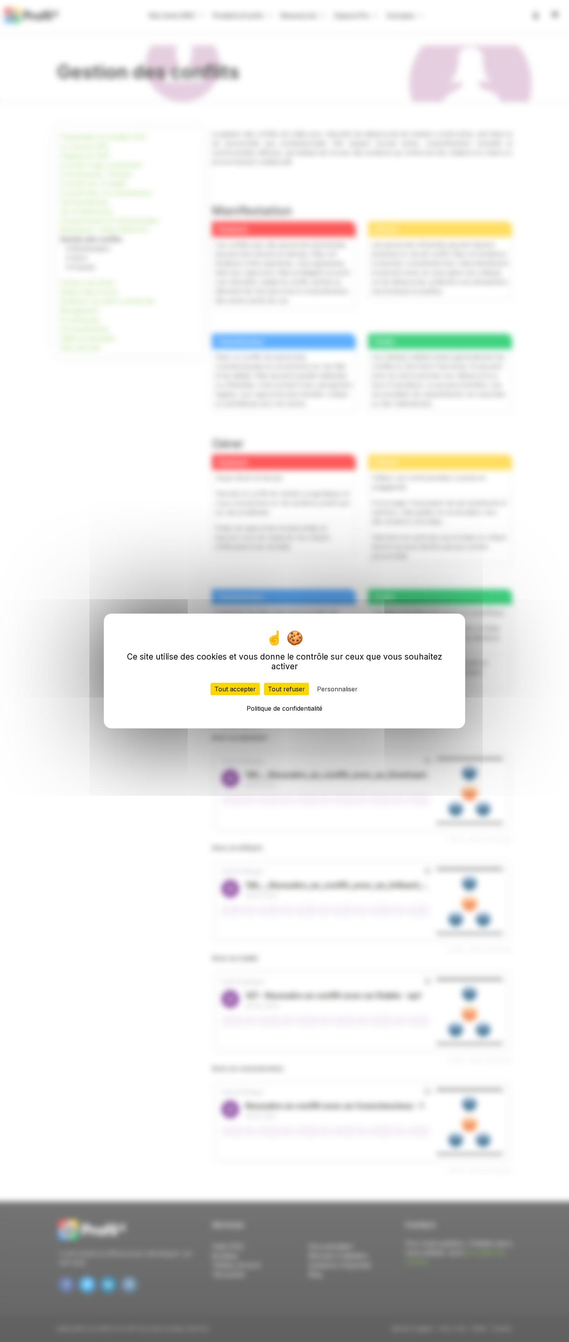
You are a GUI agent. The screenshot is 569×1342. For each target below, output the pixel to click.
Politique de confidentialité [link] (284, 708)
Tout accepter (235, 689)
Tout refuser (286, 689)
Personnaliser (337, 689)
